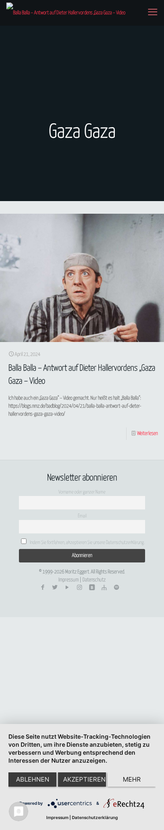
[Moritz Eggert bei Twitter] (55, 588)
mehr (132, 779)
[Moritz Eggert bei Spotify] (116, 588)
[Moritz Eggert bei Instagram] (79, 588)
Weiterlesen (147, 433)
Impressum (68, 580)
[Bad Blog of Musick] (92, 588)
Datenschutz (94, 580)
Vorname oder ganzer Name (82, 492)
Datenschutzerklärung (95, 817)
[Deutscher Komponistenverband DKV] (104, 588)
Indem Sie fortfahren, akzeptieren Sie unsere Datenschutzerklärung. (87, 542)
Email (82, 516)
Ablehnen (32, 779)
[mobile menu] (152, 12)
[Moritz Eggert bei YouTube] (67, 588)
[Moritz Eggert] (65, 12)
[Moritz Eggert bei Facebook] (42, 588)
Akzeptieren (84, 779)
